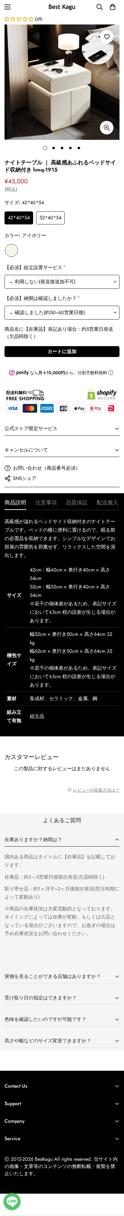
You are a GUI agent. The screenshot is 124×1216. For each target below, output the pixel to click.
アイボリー (11, 250)
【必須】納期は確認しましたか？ (42, 298)
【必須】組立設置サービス (34, 267)
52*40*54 (50, 217)
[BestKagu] (62, 6)
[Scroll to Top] (113, 1184)
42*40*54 (19, 217)
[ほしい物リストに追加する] (106, 36)
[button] (112, 7)
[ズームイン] (106, 127)
